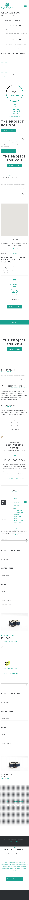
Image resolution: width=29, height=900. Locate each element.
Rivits (15, 526)
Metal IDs (17, 524)
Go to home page (12, 878)
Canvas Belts (19, 510)
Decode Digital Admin (10, 641)
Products (16, 505)
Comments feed (6, 600)
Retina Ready (8, 405)
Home (15, 498)
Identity (14, 239)
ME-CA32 (6, 638)
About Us (16, 502)
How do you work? (12, 20)
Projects (15, 322)
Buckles (16, 514)
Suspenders (17, 528)
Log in (3, 591)
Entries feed (5, 596)
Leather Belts (19, 512)
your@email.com (5, 65)
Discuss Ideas (15, 386)
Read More (14, 248)
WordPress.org (6, 605)
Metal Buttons (18, 522)
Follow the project (8, 130)
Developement (13, 25)
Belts (15, 508)
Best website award (14, 446)
